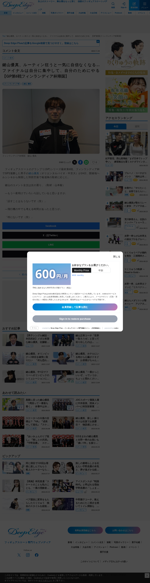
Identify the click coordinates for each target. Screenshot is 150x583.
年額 (100, 270)
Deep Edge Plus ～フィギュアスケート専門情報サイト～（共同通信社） (76, 328)
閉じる (116, 256)
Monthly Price (81, 270)
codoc (116, 328)
